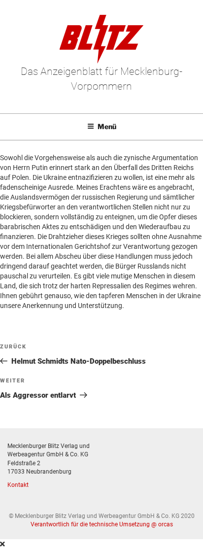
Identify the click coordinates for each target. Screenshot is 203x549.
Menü (107, 126)
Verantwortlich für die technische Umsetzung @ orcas (102, 524)
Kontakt (18, 484)
